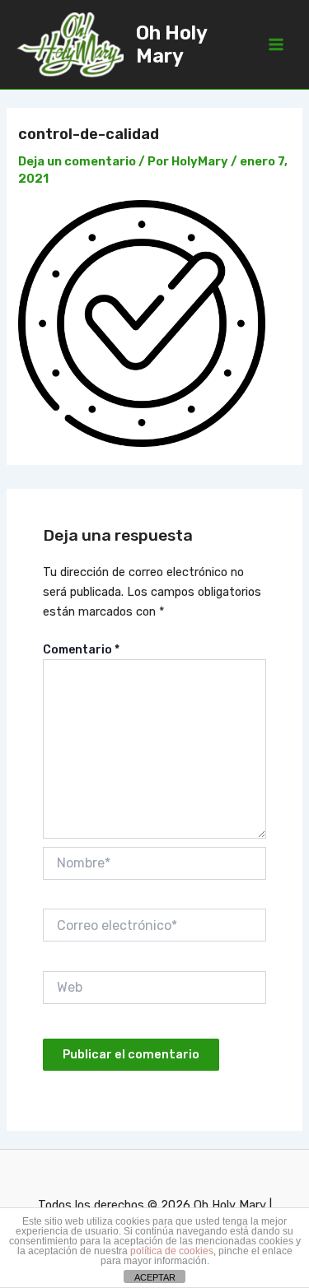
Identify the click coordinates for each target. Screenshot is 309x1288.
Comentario (81, 650)
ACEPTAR (155, 1277)
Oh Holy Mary (171, 44)
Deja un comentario (77, 161)
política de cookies (171, 1251)
